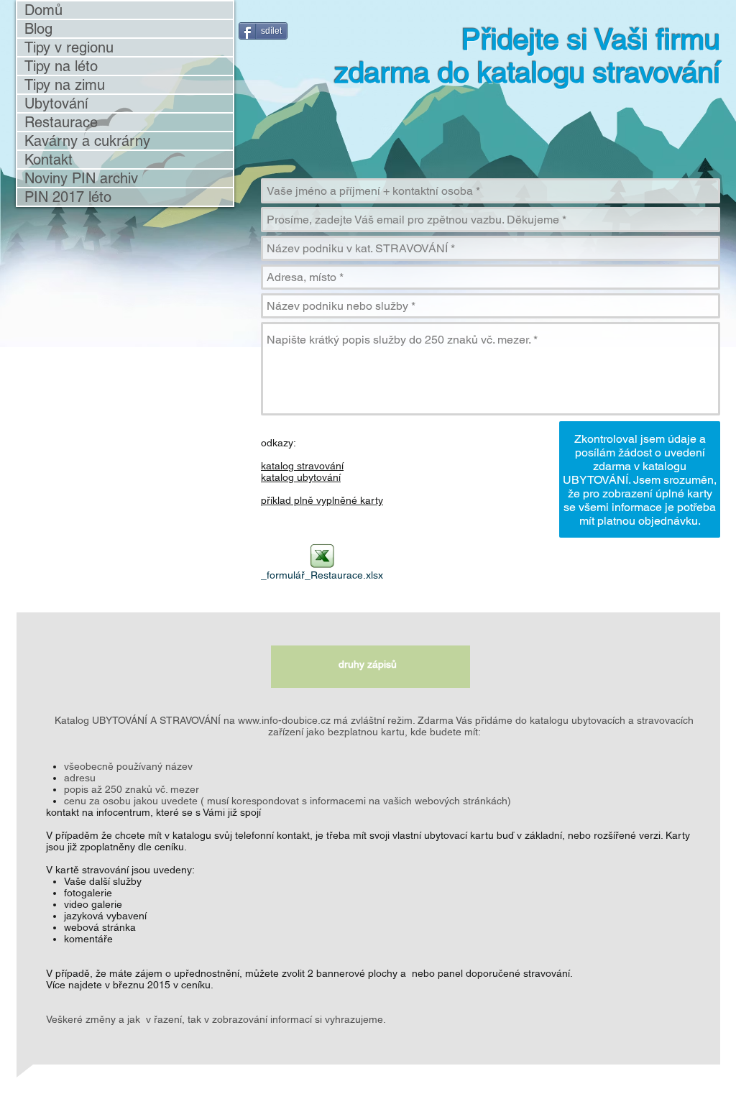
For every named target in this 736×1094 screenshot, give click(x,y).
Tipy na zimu (64, 84)
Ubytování (56, 103)
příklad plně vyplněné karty (322, 500)
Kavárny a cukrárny (87, 141)
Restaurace (61, 122)
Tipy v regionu (69, 47)
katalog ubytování (301, 477)
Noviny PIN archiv (81, 178)
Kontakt (48, 159)
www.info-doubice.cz (284, 720)
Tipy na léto (61, 66)
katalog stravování (302, 466)
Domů (43, 10)
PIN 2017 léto (67, 197)
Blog (38, 28)
